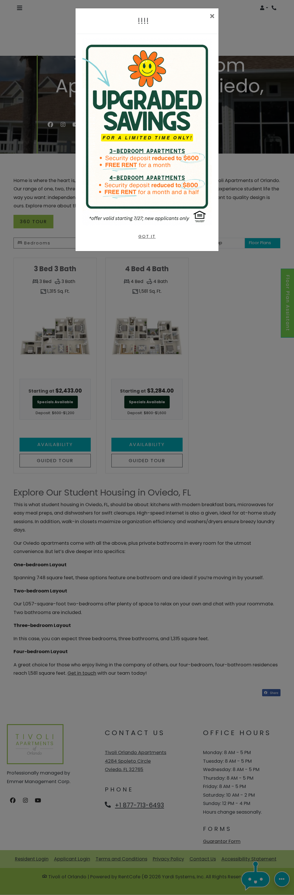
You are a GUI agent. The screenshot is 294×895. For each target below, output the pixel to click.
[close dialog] (212, 16)
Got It (147, 236)
